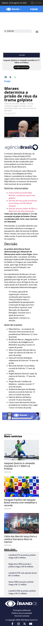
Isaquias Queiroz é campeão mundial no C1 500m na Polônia (21, 61)
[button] (37, 31)
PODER (34, 9)
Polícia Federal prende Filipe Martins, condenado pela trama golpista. (22, 195)
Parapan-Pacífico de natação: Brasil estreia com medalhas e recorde (20, 502)
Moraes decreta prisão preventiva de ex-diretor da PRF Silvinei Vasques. (23, 203)
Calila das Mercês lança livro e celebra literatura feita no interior (20, 539)
